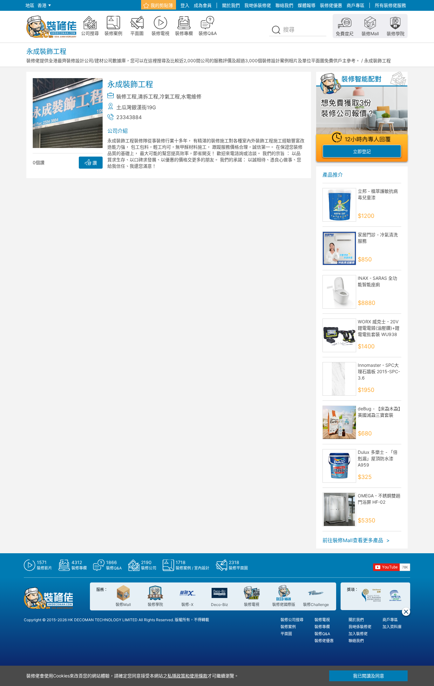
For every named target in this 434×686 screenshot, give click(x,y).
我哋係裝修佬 (257, 5)
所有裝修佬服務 (390, 5)
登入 (184, 5)
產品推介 (332, 175)
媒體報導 (306, 5)
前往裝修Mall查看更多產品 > (356, 540)
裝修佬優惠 (331, 5)
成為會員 (203, 5)
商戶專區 (355, 5)
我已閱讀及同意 (368, 675)
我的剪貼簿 (162, 5)
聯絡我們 (284, 5)
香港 (41, 5)
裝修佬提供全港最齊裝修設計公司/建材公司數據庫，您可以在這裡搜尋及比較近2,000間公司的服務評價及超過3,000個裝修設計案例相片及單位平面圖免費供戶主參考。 (193, 60)
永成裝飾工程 (377, 60)
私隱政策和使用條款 (187, 675)
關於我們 (231, 5)
